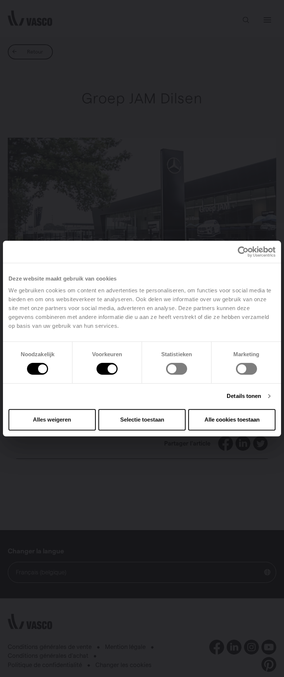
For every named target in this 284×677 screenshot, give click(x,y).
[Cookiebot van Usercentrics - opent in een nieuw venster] (243, 251)
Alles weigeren (52, 419)
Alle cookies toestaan (232, 419)
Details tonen (244, 396)
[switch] (107, 369)
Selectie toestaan (142, 419)
